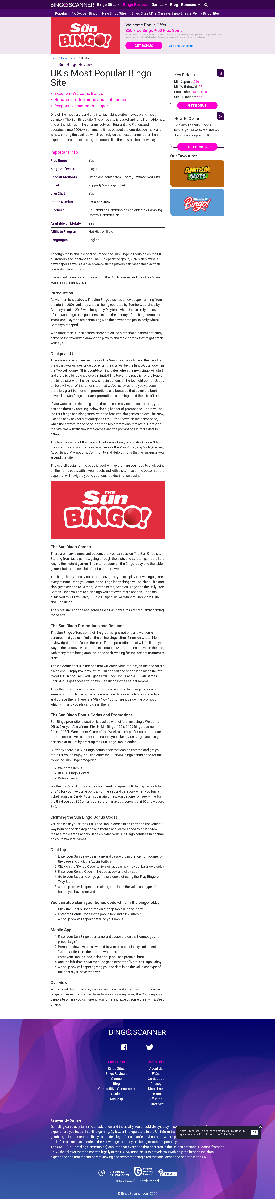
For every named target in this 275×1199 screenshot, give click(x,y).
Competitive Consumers (116, 1089)
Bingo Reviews (136, 4)
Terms (156, 1094)
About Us (156, 1068)
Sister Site (156, 1104)
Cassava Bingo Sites (173, 13)
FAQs (156, 1074)
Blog (174, 4)
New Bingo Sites (114, 13)
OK (254, 1132)
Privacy (156, 1084)
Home (54, 58)
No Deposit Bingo (84, 13)
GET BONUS (144, 46)
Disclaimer (156, 1089)
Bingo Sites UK (142, 13)
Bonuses (189, 4)
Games (158, 4)
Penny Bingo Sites (206, 13)
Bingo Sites (107, 4)
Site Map (116, 1099)
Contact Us (156, 1079)
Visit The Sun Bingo (181, 46)
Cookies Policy (227, 1134)
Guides (116, 1094)
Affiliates (155, 1099)
